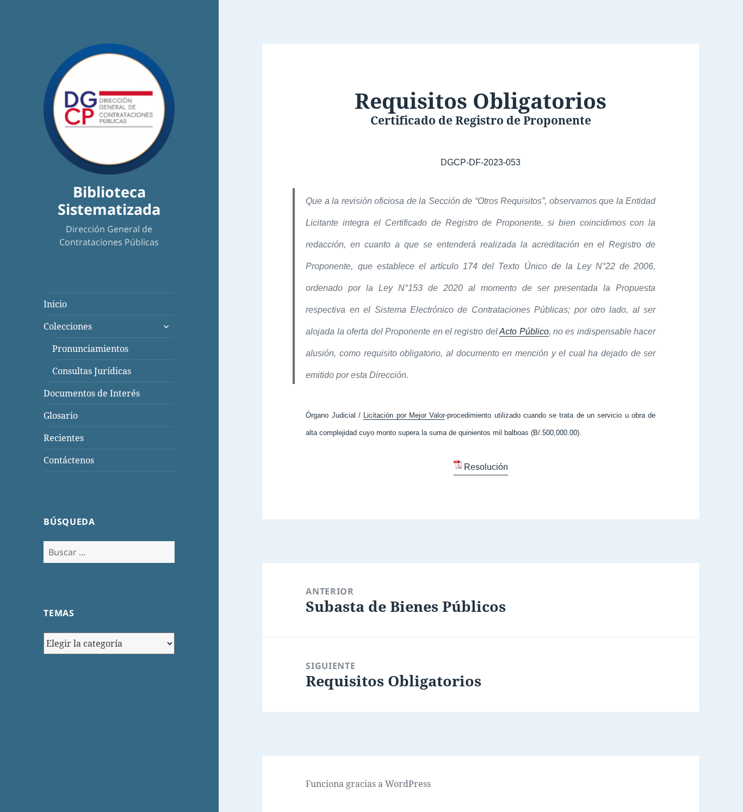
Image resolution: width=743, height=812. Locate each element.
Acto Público (523, 331)
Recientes (64, 438)
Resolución (486, 467)
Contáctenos (69, 460)
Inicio (55, 304)
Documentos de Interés (92, 393)
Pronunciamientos (90, 349)
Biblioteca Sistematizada (109, 200)
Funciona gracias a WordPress (368, 784)
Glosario (61, 416)
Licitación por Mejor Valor (404, 415)
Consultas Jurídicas (91, 371)
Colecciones (68, 326)
